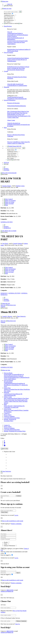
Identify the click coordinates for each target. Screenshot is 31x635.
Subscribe (24, 98)
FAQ (18, 410)
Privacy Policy (8, 415)
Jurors (11, 78)
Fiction (15, 33)
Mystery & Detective (17, 35)
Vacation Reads (14, 51)
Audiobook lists (22, 49)
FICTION (6, 170)
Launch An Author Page (18, 143)
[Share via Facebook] (10, 200)
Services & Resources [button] (9, 100)
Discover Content (11, 142)
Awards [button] (6, 71)
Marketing (23, 106)
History (13, 39)
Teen (22, 58)
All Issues (13, 394)
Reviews (6, 168)
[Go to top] (4, 449)
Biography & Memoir (19, 377)
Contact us (7, 413)
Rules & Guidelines (18, 85)
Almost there (4, 512)
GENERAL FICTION (7, 222)
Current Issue (10, 97)
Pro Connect (7, 22)
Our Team (10, 410)
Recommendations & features (18, 124)
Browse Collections (12, 134)
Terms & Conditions (9, 416)
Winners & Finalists (12, 77)
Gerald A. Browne (7, 316)
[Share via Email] (9, 203)
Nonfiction (14, 38)
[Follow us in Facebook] (4, 441)
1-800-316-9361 (9, 590)
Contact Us (7, 425)
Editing (13, 106)
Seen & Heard (25, 66)
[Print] (6, 205)
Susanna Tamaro (6, 186)
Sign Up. (17, 624)
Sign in (3, 548)
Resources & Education (13, 103)
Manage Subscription (15, 98)
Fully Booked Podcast (18, 69)
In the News (18, 68)
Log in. (16, 515)
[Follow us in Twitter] (4, 442)
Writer (6, 544)
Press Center (23, 410)
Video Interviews (8, 18)
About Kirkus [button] (7, 409)
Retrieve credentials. (16, 523)
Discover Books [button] (8, 373)
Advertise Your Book (17, 116)
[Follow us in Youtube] (4, 445)
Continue (19, 495)
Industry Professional (9, 545)
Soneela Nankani (17, 243)
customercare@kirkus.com (7, 591)
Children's (13, 44)
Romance (25, 35)
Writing (9, 106)
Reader (6, 542)
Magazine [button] (6, 87)
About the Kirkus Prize (20, 389)
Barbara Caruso (20, 186)
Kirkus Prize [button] (7, 388)
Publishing (18, 106)
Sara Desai (5, 243)
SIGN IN (9, 4)
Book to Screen (11, 68)
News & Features (8, 17)
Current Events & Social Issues (15, 41)
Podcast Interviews (9, 20)
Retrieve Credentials (21, 621)
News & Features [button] (8, 52)
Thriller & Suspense (13, 374)
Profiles (9, 66)
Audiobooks (10, 33)
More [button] (5, 127)
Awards (20, 66)
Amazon (3, 306)
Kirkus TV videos (20, 385)
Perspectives (14, 66)
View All (9, 32)
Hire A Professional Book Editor (15, 111)
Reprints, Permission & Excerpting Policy (10, 420)
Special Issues (17, 97)
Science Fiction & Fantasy (14, 59)
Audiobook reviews (9, 15)
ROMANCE (7, 228)
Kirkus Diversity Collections (11, 406)
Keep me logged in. (6, 555)
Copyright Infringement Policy (12, 418)
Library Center (11, 120)
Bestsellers (10, 49)
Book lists (15, 49)
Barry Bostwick (21, 316)
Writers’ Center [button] (8, 397)
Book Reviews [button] (8, 26)
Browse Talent (20, 142)
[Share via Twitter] (9, 202)
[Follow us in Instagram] (4, 444)
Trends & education (12, 123)
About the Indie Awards (13, 84)
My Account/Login (13, 407)
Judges (25, 85)
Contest (15, 410)
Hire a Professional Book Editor (12, 398)
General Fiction (11, 58)
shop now (3, 305)
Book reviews (8, 13)
